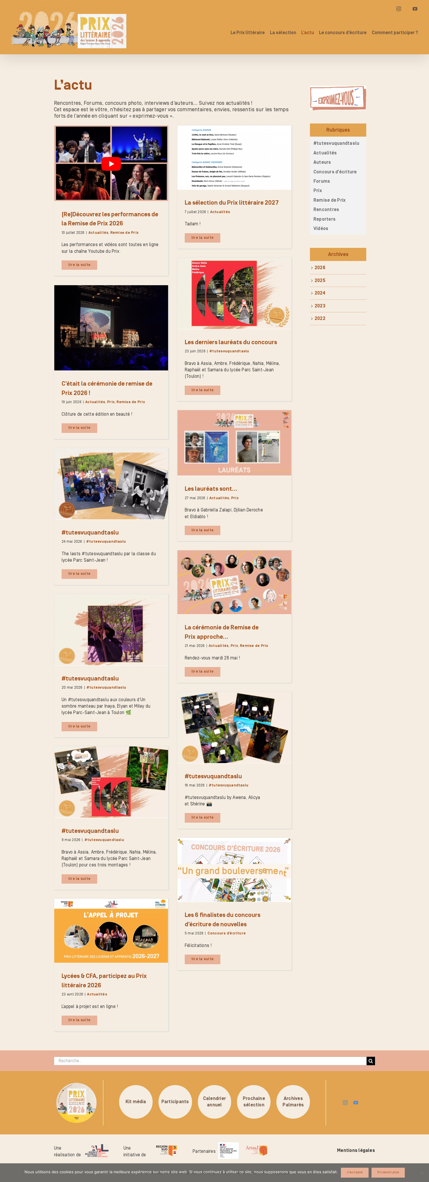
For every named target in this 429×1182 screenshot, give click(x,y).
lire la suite (79, 265)
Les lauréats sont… (211, 488)
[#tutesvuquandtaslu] (111, 483)
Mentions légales (356, 1150)
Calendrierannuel (214, 1102)
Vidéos (320, 228)
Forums (321, 181)
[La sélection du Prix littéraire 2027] (234, 157)
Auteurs (322, 162)
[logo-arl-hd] (97, 1146)
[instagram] (345, 1102)
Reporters (324, 219)
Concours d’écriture (226, 933)
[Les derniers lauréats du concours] (234, 293)
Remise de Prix (124, 233)
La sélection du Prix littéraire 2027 (232, 202)
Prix (111, 402)
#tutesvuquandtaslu (229, 351)
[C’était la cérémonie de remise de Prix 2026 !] (111, 328)
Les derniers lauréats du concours (231, 342)
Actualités (98, 233)
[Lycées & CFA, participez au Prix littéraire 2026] (111, 931)
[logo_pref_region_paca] (228, 1144)
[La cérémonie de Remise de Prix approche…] (234, 582)
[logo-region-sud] (166, 1145)
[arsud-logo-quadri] (256, 1146)
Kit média (135, 1101)
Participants (175, 1101)
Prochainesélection (254, 1102)
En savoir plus (388, 1172)
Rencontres (326, 209)
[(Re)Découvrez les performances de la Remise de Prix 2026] (111, 163)
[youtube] (355, 1102)
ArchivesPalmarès (293, 1102)
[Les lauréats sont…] (234, 443)
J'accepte (355, 1172)
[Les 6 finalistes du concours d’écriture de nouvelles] (234, 870)
